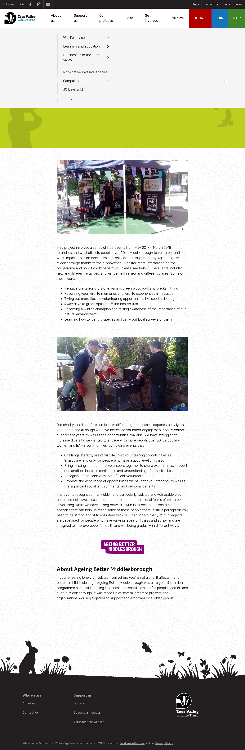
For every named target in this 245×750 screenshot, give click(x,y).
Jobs (227, 4)
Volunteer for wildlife (89, 722)
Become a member (87, 712)
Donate (79, 703)
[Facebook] (30, 4)
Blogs (195, 4)
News (238, 4)
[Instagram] (39, 4)
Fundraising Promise (132, 743)
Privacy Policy (164, 743)
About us (29, 703)
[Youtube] (48, 4)
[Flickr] (21, 4)
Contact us (211, 4)
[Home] (20, 18)
